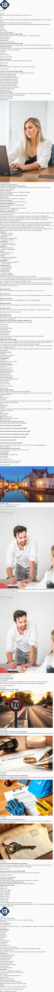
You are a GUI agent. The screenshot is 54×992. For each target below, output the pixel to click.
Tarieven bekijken (4, 69)
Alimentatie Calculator (5, 356)
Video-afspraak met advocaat (7, 980)
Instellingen (21, 989)
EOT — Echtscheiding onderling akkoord (10, 975)
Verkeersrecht (3, 931)
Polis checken (3, 685)
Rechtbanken (21, 19)
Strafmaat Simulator (5, 959)
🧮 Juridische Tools (35, 926)
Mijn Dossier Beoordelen (6, 23)
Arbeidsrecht (3, 944)
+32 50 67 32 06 (28, 445)
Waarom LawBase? (5, 19)
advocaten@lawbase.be (40, 445)
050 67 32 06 (3, 921)
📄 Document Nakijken (24, 926)
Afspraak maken (4, 63)
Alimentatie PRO (4, 974)
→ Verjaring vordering (5, 263)
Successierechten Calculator (7, 961)
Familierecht (3, 932)
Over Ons (15, 19)
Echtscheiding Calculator (6, 369)
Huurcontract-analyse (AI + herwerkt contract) (12, 972)
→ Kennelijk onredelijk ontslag (7, 249)
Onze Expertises (16, 23)
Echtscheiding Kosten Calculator (8, 964)
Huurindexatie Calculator (6, 956)
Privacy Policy (15, 983)
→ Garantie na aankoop (6, 273)
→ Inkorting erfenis (5, 254)
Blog (25, 19)
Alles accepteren (4, 989)
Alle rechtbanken (4, 324)
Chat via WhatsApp (5, 924)
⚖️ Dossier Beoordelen (46, 926)
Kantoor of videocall (15, 312)
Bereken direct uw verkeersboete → (9, 947)
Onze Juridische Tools (26, 23)
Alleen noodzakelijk (13, 989)
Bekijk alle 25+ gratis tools (6, 386)
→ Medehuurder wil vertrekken (8, 244)
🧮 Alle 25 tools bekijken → (7, 967)
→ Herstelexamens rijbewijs (7, 240)
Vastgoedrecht (3, 936)
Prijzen (11, 19)
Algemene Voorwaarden (6, 983)
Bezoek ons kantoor (5, 464)
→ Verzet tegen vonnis (5, 259)
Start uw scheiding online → (7, 950)
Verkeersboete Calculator (6, 963)
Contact (2, 13)
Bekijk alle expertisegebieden (7, 88)
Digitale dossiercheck (5, 312)
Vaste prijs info (10, 685)
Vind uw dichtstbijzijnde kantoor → (8, 506)
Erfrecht (2, 939)
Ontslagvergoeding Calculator (7, 955)
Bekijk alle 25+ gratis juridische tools (9, 209)
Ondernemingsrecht (5, 940)
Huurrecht (2, 937)
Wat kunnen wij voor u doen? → (25, 902)
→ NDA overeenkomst (5, 268)
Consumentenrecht (5, 945)
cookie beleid (8, 991)
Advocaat (2, 29)
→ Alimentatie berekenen (6, 235)
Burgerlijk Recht (4, 942)
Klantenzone (36, 19)
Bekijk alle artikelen (5, 869)
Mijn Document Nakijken (45, 19)
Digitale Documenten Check (7, 978)
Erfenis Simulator (4, 966)
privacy (15, 991)
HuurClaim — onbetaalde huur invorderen (10, 971)
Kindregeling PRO (4, 977)
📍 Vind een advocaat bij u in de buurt (9, 926)
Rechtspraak (30, 19)
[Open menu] (5, 12)
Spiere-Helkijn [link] (3, 30)
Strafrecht (2, 934)
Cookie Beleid (22, 983)
